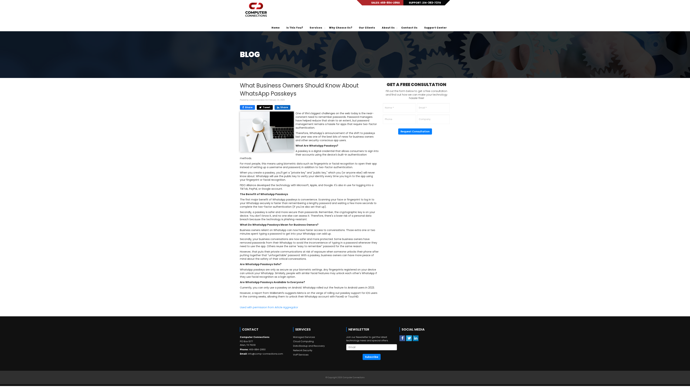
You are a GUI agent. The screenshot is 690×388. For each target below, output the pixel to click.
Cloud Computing (303, 341)
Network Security (302, 350)
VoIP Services (301, 354)
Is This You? (294, 27)
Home (276, 27)
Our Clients (367, 27)
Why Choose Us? (340, 27)
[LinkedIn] (415, 338)
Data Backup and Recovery (309, 345)
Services (316, 27)
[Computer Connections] (256, 10)
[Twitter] (409, 338)
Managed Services (304, 337)
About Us (388, 27)
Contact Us (409, 27)
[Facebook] (402, 338)
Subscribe (371, 357)
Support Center (435, 27)
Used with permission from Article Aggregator (269, 307)
